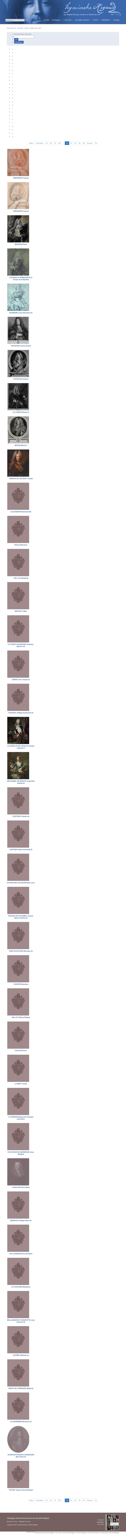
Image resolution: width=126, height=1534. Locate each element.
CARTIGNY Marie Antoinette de (20, 849)
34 (84, 143)
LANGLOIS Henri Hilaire (21, 1187)
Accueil (46, 20)
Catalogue (56, 20)
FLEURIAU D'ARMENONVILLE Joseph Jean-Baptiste (20, 278)
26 (51, 143)
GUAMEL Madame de (21, 1355)
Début (31, 143)
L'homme (67, 20)
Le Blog (116, 20)
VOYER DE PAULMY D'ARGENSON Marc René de (21, 1456)
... (63, 143)
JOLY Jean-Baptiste (20, 578)
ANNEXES (105, 20)
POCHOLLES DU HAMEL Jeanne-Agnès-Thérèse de (20, 917)
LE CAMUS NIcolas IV (21, 412)
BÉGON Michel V (21, 445)
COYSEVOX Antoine (20, 379)
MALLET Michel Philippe (21, 1017)
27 (55, 143)
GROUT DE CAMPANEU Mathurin (20, 1388)
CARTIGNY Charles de (21, 816)
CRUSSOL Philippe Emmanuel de (20, 713)
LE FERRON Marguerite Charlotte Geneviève (20, 1118)
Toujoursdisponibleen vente (100, 1522)
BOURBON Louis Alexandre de (20, 313)
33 (79, 143)
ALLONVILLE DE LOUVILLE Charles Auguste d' (20, 747)
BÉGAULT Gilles (21, 611)
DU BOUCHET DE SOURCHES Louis (21, 883)
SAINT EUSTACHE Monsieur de (21, 951)
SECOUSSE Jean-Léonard (21, 346)
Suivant (89, 143)
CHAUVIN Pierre (21, 1050)
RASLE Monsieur (20, 545)
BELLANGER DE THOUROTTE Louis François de (21, 1321)
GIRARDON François (21, 178)
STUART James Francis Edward (21, 1490)
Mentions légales (33, 1525)
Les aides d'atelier (82, 20)
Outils (95, 20)
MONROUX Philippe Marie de (21, 1220)
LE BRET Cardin (21, 1084)
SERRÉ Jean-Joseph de (21, 679)
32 (75, 143)
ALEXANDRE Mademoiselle (21, 512)
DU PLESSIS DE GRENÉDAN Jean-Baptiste (21, 1153)
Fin (96, 143)
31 (71, 143)
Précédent (39, 143)
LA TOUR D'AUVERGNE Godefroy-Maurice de (21, 645)
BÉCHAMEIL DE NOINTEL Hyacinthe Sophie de (21, 782)
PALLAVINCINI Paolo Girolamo (20, 1254)
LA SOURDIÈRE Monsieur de (21, 1421)
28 (59, 143)
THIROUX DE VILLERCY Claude (21, 478)
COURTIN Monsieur (21, 984)
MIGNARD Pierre (21, 244)
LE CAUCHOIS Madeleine (20, 1287)
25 (47, 143)
